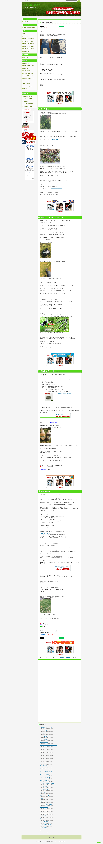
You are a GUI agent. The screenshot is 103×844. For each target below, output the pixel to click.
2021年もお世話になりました (46, 727)
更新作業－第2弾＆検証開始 (46, 824)
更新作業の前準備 (32, 5)
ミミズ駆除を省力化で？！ (45, 789)
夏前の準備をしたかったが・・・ (47, 783)
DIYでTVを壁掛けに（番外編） (29, 65)
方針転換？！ (42, 756)
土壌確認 (41, 751)
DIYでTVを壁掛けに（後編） (28, 73)
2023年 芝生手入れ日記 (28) (28, 38)
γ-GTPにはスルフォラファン (28, 78)
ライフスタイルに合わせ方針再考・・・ (48, 745)
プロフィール (25, 21)
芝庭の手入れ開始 (43, 739)
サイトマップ (51, 837)
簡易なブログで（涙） (44, 795)
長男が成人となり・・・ (27, 80)
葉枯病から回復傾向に (27, 96)
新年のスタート (43, 830)
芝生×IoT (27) (25, 57)
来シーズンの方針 (43, 753)
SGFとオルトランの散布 (45, 777)
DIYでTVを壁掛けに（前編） (28, 75)
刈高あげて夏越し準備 (44, 774)
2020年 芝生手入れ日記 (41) (28, 46)
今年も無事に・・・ (44, 792)
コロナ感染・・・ (26, 101)
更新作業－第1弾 (43, 827)
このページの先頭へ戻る (99, 842)
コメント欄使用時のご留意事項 (63, 657)
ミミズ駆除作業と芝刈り (46, 533)
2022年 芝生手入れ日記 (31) (28, 41)
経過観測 (41, 759)
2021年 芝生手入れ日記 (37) (28, 43)
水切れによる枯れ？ (44, 807)
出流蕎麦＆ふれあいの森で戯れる (29, 86)
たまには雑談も (43, 748)
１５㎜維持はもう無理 (27, 106)
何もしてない (42, 733)
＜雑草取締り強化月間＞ (56, 188)
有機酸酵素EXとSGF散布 (45, 810)
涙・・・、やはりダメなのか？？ (47, 771)
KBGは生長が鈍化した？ (45, 780)
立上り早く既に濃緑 (44, 821)
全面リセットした (43, 730)
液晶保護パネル (26, 63)
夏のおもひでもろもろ (27, 98)
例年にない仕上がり (44, 818)
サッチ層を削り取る (44, 736)
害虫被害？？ (42, 801)
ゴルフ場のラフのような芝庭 (46, 804)
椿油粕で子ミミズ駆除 (44, 813)
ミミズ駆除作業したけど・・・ (46, 815)
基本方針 (24, 33)
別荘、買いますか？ (27, 83)
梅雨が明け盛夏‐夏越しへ (45, 768)
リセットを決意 (43, 762)
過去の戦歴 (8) (26, 51)
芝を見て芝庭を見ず (44, 765)
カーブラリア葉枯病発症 (28, 103)
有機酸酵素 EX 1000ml (59, 414)
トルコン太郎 (25, 68)
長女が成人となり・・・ (27, 70)
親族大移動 (25, 88)
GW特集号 (42, 798)
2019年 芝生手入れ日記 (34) (28, 48)
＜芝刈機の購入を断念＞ (55, 139)
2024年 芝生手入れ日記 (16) (28, 36)
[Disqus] (59, 676)
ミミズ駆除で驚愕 (43, 786)
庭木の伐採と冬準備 (44, 742)
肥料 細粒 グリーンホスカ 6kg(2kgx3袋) (64, 393)
